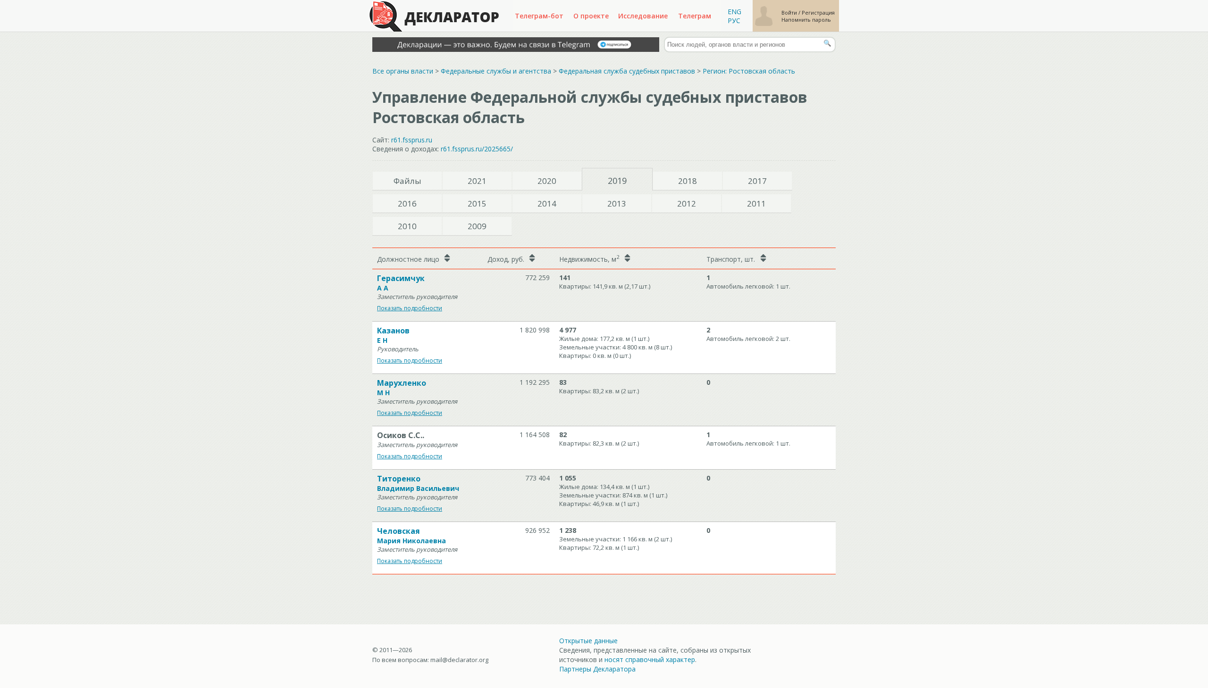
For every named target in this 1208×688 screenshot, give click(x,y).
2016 (407, 203)
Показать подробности (409, 308)
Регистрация (818, 12)
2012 (686, 203)
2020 (546, 180)
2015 (477, 203)
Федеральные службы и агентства (496, 70)
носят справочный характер (649, 659)
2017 (757, 180)
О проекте (591, 15)
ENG (734, 11)
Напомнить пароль (806, 19)
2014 (546, 203)
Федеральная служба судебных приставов (627, 70)
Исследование (643, 15)
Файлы (407, 180)
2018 (687, 180)
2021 (477, 180)
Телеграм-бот (539, 15)
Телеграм (694, 15)
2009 (477, 226)
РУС (734, 20)
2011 (756, 203)
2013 (616, 203)
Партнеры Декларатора (597, 668)
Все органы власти (402, 70)
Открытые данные (588, 640)
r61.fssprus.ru (411, 139)
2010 (407, 226)
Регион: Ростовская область (749, 70)
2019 (617, 180)
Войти (789, 12)
